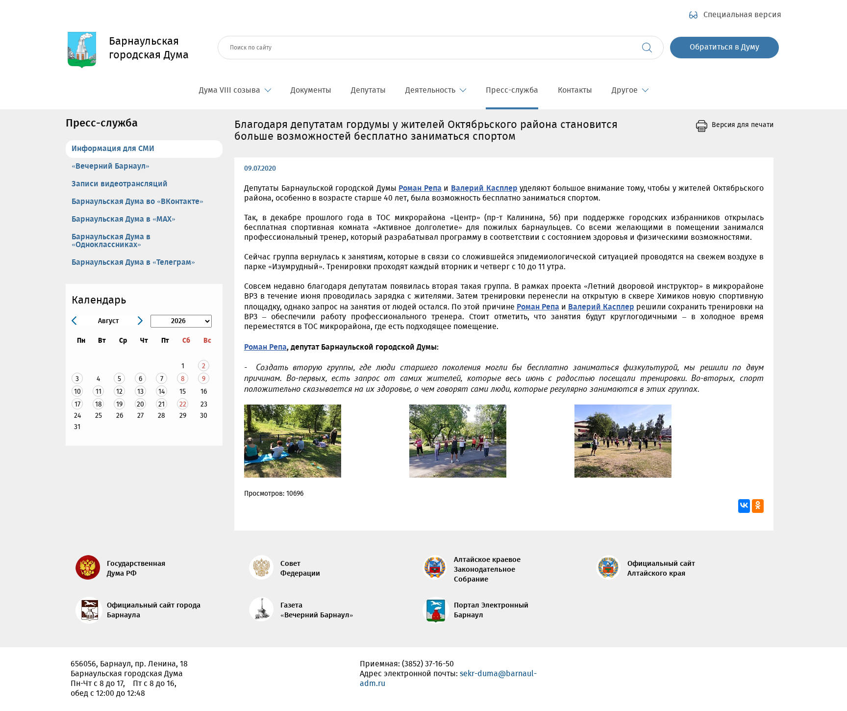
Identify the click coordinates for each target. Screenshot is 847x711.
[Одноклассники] (758, 506)
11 (98, 391)
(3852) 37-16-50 (428, 664)
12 (119, 391)
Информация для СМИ (113, 149)
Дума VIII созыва (229, 90)
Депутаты (368, 90)
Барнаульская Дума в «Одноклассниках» (111, 241)
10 (77, 391)
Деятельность (430, 90)
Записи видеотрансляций (120, 184)
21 (161, 404)
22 (182, 404)
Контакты (575, 90)
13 (140, 391)
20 (140, 404)
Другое (625, 90)
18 (98, 404)
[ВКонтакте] (744, 506)
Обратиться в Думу (724, 47)
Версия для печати (742, 125)
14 (161, 391)
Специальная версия (742, 15)
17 (77, 404)
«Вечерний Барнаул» (110, 166)
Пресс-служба (512, 90)
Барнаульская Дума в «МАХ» (123, 219)
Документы (311, 90)
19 (119, 404)
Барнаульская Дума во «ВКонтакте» (137, 202)
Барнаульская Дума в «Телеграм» (133, 262)
